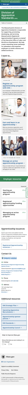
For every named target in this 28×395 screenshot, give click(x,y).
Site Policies (14, 370)
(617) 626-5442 (14, 281)
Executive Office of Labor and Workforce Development (14, 7)
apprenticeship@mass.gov (18, 268)
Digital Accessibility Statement (10, 366)
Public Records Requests (8, 374)
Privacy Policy (5, 370)
